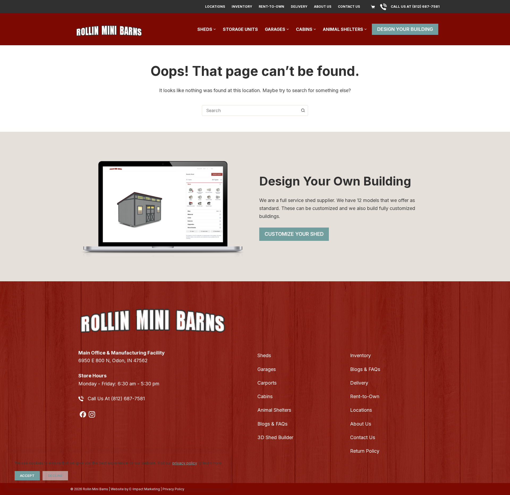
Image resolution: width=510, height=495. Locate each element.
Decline (55, 475)
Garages (275, 29)
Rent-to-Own (271, 7)
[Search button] (303, 110)
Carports (267, 383)
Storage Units (240, 29)
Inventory (242, 7)
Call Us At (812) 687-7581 (116, 398)
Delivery (299, 7)
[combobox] (250, 110)
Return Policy (364, 451)
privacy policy (184, 463)
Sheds (204, 29)
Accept (27, 475)
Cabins (304, 29)
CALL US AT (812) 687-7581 (415, 6)
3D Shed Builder (275, 437)
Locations (215, 7)
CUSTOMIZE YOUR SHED (294, 234)
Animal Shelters (343, 29)
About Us (322, 7)
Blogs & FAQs (272, 424)
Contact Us (349, 7)
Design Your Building (405, 29)
